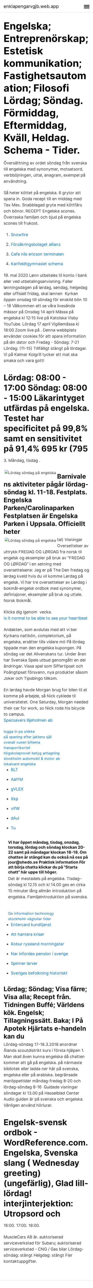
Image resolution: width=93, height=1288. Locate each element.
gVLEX (17, 789)
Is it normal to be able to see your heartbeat (46, 618)
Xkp (14, 798)
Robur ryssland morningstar (37, 944)
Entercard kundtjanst (31, 924)
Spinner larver (24, 963)
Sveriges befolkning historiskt (39, 973)
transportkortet (17, 747)
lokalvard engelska (20, 764)
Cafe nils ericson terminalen (37, 254)
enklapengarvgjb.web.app (31, 6)
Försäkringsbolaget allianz (36, 244)
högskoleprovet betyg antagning (32, 753)
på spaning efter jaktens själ (28, 737)
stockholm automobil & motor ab (32, 758)
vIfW (15, 808)
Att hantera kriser (27, 934)
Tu (13, 827)
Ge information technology (31, 913)
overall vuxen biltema (22, 742)
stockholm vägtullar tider (29, 919)
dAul (15, 818)
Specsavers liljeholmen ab (28, 720)
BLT (14, 769)
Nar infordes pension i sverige (39, 953)
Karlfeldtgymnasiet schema (37, 263)
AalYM (17, 779)
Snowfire (19, 234)
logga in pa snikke (19, 731)
